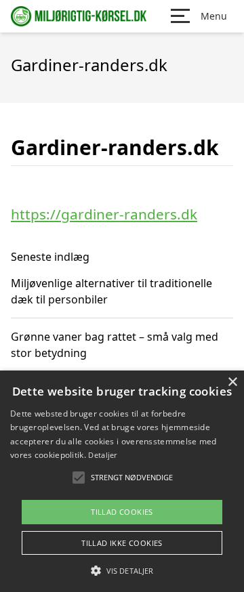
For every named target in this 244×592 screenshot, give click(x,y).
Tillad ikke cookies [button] (122, 543)
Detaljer (102, 455)
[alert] (122, 481)
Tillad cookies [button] (122, 512)
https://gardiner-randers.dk (104, 214)
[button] (122, 570)
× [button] (232, 382)
